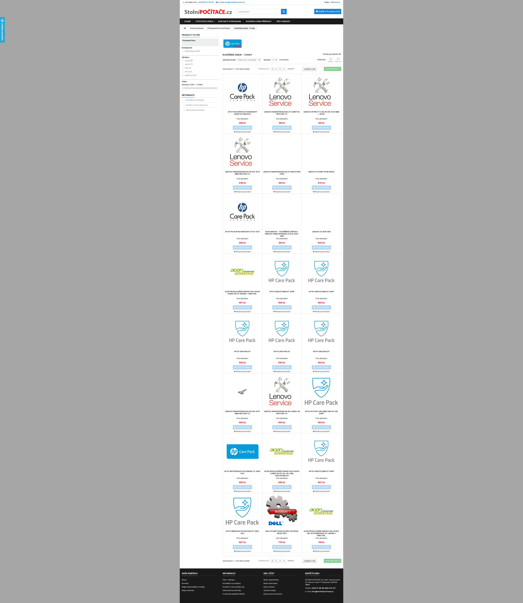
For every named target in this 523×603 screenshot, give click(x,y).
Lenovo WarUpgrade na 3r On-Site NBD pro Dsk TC (242, 412)
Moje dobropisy (270, 583)
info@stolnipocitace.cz (323, 591)
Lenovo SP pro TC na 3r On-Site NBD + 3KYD (321, 113)
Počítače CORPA (204, 21)
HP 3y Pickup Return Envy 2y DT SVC (242, 232)
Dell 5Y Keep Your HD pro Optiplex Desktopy (281, 532)
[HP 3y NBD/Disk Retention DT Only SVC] (242, 511)
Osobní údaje (270, 590)
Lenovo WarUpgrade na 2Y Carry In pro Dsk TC (281, 113)
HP (188, 71)
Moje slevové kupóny (273, 594)
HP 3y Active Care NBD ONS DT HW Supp (321, 412)
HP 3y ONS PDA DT (242, 351)
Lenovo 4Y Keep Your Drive (321, 172)
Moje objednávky (271, 579)
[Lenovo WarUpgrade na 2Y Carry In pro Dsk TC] (282, 92)
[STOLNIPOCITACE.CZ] (207, 9)
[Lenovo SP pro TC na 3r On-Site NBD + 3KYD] (321, 92)
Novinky (185, 583)
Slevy (184, 579)
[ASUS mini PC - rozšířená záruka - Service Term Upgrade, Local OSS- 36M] (282, 212)
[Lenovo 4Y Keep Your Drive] (321, 152)
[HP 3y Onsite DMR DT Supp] (282, 272)
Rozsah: (185, 84)
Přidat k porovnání (243, 132)
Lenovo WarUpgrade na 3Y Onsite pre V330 (281, 173)
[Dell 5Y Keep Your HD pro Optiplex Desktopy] (282, 511)
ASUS (189, 64)
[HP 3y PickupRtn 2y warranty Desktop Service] (242, 92)
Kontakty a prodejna (229, 21)
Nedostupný (192, 51)
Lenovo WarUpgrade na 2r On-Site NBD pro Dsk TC (242, 173)
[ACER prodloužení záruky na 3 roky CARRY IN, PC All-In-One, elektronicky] (282, 451)
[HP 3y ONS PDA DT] (242, 332)
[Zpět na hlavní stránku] (184, 28)
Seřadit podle (229, 60)
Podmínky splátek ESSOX (234, 594)
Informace (188, 95)
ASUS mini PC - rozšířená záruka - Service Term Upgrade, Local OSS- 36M (282, 234)
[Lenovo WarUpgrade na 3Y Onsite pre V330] (282, 152)
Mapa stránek (188, 590)
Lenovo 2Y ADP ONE (321, 232)
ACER (189, 60)
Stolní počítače (196, 28)
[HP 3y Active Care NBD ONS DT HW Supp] (321, 392)
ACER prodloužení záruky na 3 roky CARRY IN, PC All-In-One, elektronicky (281, 473)
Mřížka (330, 61)
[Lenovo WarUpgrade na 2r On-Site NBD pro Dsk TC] (242, 152)
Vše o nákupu (283, 21)
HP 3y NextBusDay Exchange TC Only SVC (242, 472)
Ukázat (267, 60)
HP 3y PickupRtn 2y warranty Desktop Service (242, 113)
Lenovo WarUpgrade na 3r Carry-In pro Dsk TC (282, 412)
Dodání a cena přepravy (258, 21)
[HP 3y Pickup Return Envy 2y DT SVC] (242, 212)
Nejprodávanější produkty (193, 587)
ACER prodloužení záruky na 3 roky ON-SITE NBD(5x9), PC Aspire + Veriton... (321, 533)
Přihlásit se (335, 2)
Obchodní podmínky (195, 110)
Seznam (338, 61)
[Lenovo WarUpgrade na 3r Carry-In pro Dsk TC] (282, 392)
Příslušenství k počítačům (218, 28)
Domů (187, 21)
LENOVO (190, 75)
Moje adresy (269, 587)
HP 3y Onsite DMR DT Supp (281, 292)
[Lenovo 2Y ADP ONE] (321, 212)
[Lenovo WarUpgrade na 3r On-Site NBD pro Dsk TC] (242, 392)
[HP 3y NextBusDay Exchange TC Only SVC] (242, 451)
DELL (188, 68)
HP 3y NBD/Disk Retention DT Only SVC (242, 532)
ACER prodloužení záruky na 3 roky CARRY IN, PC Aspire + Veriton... (242, 293)
